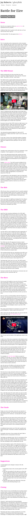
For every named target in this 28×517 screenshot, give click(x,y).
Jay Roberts (11, 2)
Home (3, 5)
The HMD (4, 210)
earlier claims (7, 162)
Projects (8, 5)
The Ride (4, 187)
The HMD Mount (7, 71)
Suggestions (5, 461)
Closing (3, 487)
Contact (14, 5)
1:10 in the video (11, 356)
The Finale (5, 407)
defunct (20, 34)
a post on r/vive (19, 26)
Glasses (3, 147)
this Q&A (2, 246)
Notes (3, 22)
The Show (4, 278)
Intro (3, 39)
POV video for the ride (15, 314)
